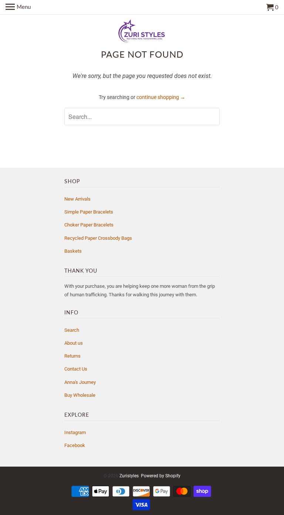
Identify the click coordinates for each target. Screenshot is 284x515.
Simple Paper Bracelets (88, 212)
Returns (72, 356)
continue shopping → (160, 97)
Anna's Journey (80, 382)
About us (73, 343)
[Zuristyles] (142, 31)
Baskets (73, 251)
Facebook (74, 445)
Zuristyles (129, 475)
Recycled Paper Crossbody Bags (98, 238)
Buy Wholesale (79, 395)
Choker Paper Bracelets (89, 225)
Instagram (75, 432)
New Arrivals (77, 199)
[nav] (18, 7)
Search (71, 330)
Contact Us (75, 369)
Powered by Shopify (160, 475)
